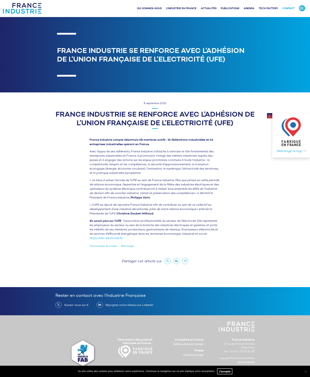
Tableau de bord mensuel (188, 343)
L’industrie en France (181, 8)
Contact (288, 8)
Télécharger (127, 246)
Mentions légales (246, 361)
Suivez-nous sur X (76, 305)
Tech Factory (268, 8)
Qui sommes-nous (149, 8)
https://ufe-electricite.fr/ (106, 238)
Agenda (249, 8)
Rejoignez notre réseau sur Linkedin (129, 305)
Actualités (209, 8)
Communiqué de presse (103, 246)
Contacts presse (193, 354)
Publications (230, 8)
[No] (305, 371)
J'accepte (225, 371)
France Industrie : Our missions (302, 8)
